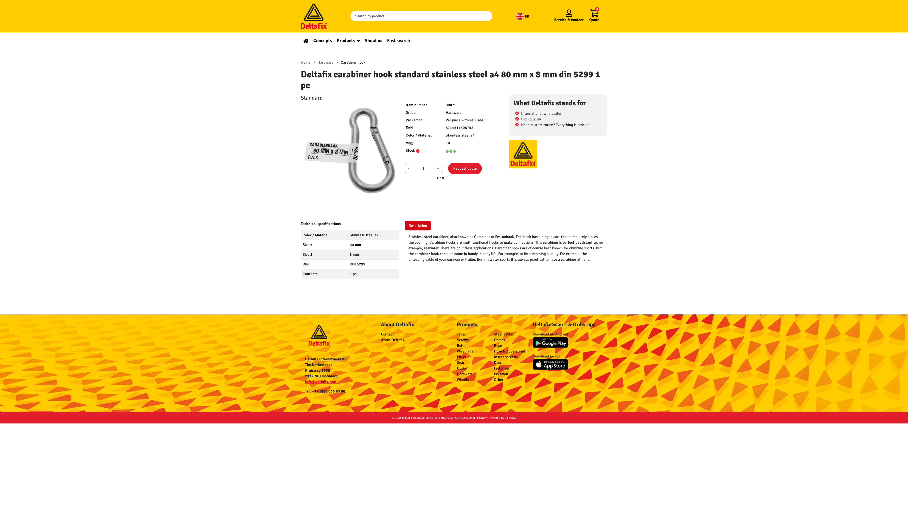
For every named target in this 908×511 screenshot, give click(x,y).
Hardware (465, 374)
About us (373, 41)
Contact (387, 334)
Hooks (462, 368)
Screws (463, 340)
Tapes (461, 334)
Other (498, 379)
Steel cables (504, 334)
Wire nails (465, 351)
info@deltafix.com (320, 381)
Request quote (465, 168)
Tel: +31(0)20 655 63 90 (325, 391)
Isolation (501, 374)
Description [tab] (418, 225)
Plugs (461, 357)
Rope (498, 345)
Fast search (398, 41)
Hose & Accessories (509, 351)
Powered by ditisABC (502, 417)
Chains (499, 340)
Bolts (461, 345)
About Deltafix (392, 340)
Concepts (322, 41)
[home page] (306, 41)
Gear (460, 362)
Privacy (482, 417)
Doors (498, 362)
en (526, 16)
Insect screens (506, 357)
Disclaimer (468, 417)
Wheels (463, 379)
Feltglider (502, 368)
